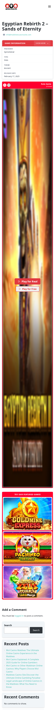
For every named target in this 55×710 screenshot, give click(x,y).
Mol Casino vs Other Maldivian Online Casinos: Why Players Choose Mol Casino (24, 668)
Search (8, 625)
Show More (41, 43)
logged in (19, 615)
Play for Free (29, 288)
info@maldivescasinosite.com (18, 34)
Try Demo (27, 513)
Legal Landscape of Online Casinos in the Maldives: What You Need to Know (24, 683)
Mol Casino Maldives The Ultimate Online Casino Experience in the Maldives (22, 653)
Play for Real (29, 281)
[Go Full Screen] (8, 85)
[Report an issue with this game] (4, 85)
